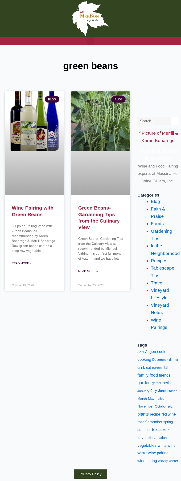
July (154, 391)
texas (157, 429)
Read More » (21, 263)
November (145, 406)
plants (143, 414)
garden (144, 382)
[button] (90, 41)
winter (173, 461)
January (143, 391)
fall (166, 367)
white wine (167, 445)
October (161, 406)
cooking (144, 359)
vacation (160, 438)
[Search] (175, 121)
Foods (157, 223)
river (140, 422)
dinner (173, 359)
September (153, 422)
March (142, 398)
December (160, 359)
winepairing (147, 461)
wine (142, 452)
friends (164, 375)
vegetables (146, 445)
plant (171, 406)
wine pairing (158, 453)
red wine (168, 414)
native (160, 398)
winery (163, 461)
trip (150, 438)
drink (141, 367)
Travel (157, 282)
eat (148, 367)
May (151, 398)
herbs (168, 383)
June (162, 391)
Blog (155, 201)
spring (168, 422)
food (154, 375)
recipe (155, 414)
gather (156, 383)
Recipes (159, 260)
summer (144, 429)
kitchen (172, 391)
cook (161, 352)
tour (166, 430)
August (150, 352)
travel (142, 437)
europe (157, 367)
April (140, 352)
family (142, 375)
